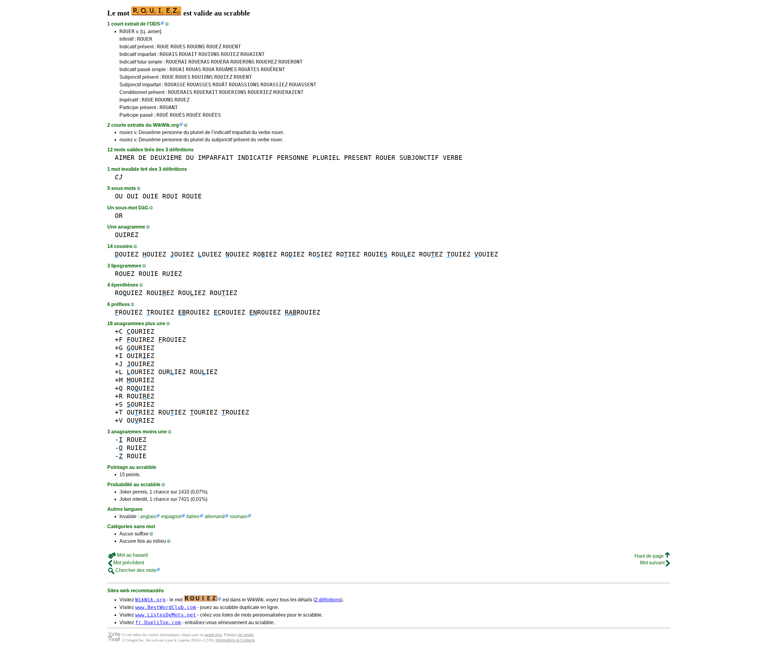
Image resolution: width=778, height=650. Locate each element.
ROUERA (220, 62)
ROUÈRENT (273, 69)
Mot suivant (653, 562)
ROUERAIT (206, 92)
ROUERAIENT (288, 92)
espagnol (171, 516)
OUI (133, 196)
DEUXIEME (166, 157)
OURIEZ (140, 331)
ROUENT (232, 47)
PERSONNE (292, 157)
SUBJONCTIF (419, 157)
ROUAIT (188, 54)
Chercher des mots (135, 570)
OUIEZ (127, 254)
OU (119, 196)
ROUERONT (290, 62)
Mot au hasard (132, 555)
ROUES (178, 47)
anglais (148, 516)
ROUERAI (176, 62)
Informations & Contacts (235, 640)
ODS (155, 23)
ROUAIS (169, 54)
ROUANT (169, 107)
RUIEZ (172, 273)
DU (190, 157)
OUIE (150, 196)
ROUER (127, 31)
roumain (238, 516)
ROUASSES (199, 85)
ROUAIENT (252, 54)
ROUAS (193, 69)
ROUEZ (214, 47)
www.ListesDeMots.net (165, 615)
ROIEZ (265, 254)
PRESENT (358, 157)
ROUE (163, 47)
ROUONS (196, 47)
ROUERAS (199, 62)
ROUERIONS (232, 92)
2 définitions (328, 599)
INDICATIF (255, 157)
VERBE (453, 157)
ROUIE (192, 196)
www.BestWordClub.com (165, 607)
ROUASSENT (302, 85)
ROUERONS (242, 62)
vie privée (246, 635)
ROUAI (177, 69)
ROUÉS (177, 115)
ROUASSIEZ (274, 85)
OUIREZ (127, 235)
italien (192, 516)
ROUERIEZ (260, 92)
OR (119, 215)
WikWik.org (166, 125)
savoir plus (213, 635)
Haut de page (650, 556)
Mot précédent (128, 562)
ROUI (170, 196)
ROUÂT (220, 85)
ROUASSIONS (244, 85)
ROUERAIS (180, 92)
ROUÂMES (226, 69)
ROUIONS (209, 54)
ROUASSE (175, 85)
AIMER (125, 157)
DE (142, 157)
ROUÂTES (249, 69)
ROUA (208, 69)
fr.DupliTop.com (158, 622)
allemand (215, 516)
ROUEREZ (266, 62)
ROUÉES (212, 115)
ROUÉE (193, 115)
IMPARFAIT (215, 157)
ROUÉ (163, 115)
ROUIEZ (230, 54)
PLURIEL (326, 157)
